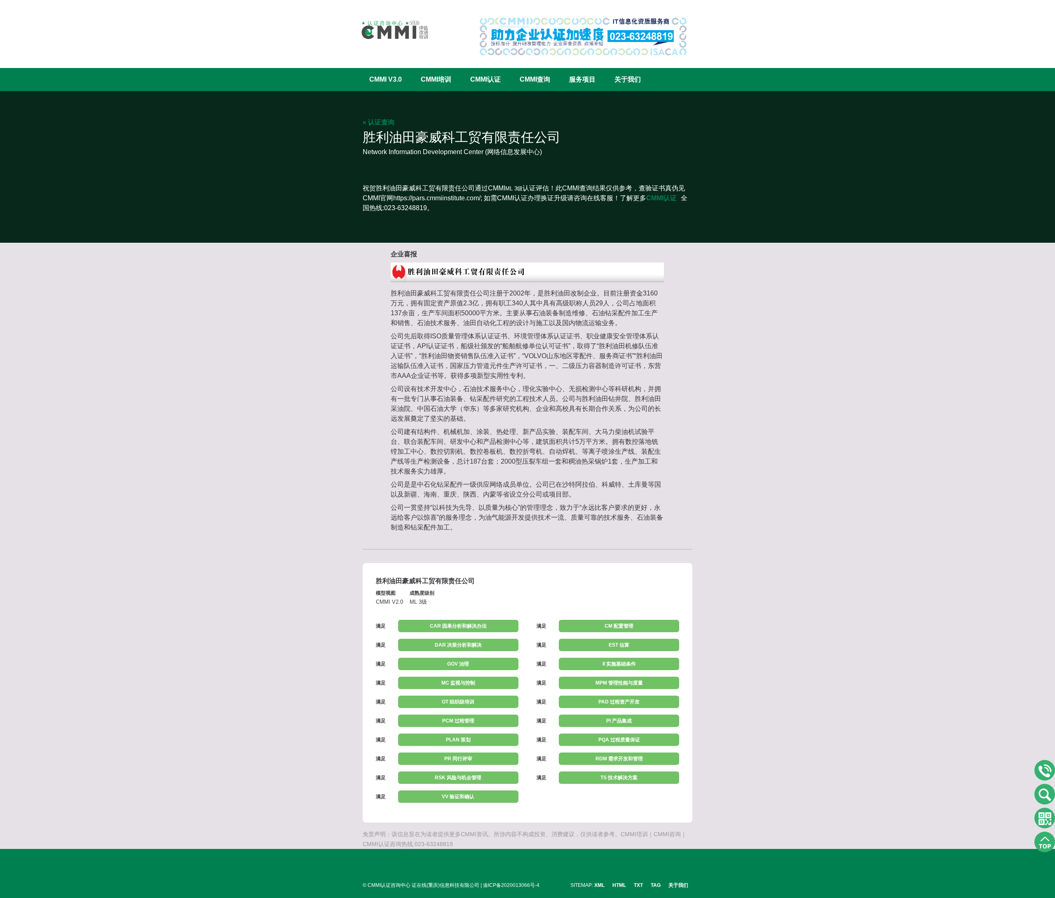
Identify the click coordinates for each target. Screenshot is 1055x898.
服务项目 (582, 79)
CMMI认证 (485, 79)
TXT (638, 885)
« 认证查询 (378, 122)
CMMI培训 (436, 79)
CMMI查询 (535, 79)
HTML (619, 885)
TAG (656, 885)
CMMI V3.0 (385, 79)
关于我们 (627, 79)
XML (599, 885)
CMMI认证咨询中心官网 (389, 30)
